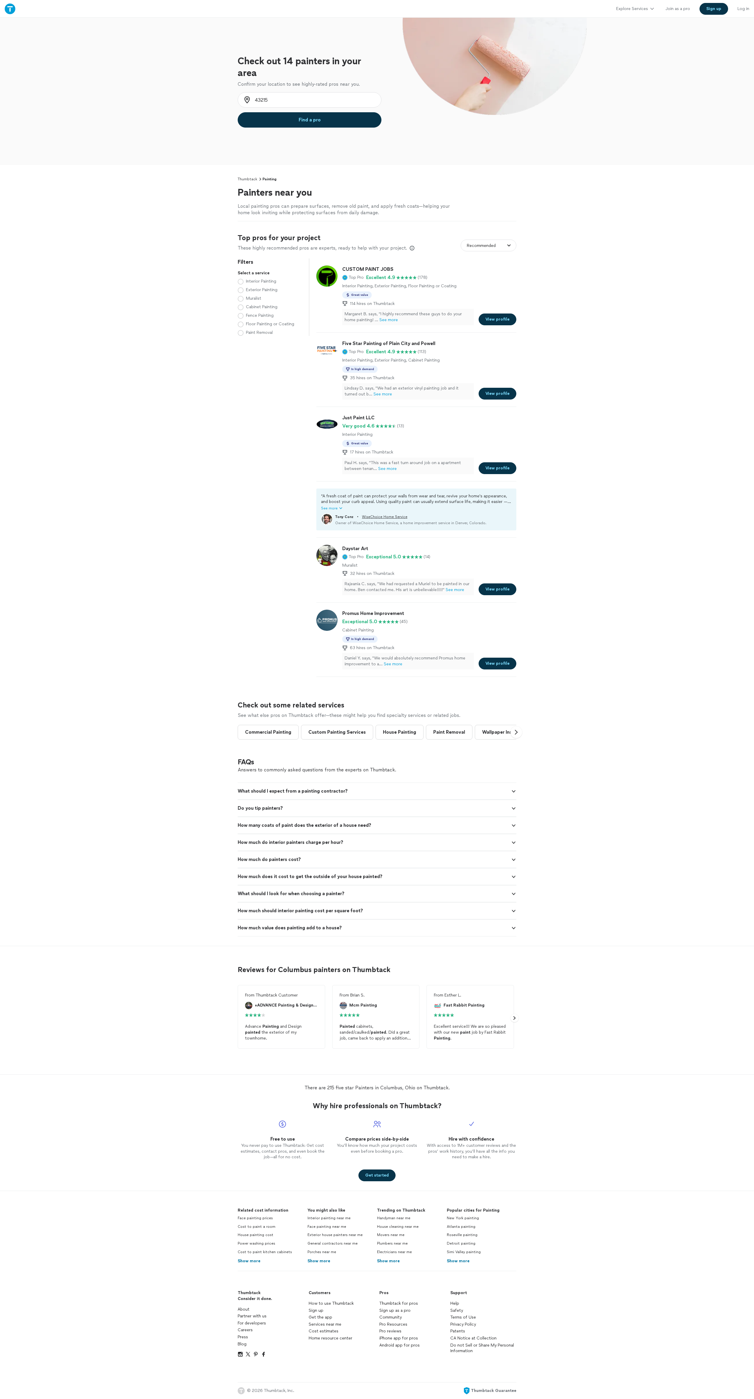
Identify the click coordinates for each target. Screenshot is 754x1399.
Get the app (320, 1317)
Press (243, 1336)
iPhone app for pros (398, 1338)
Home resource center (330, 1338)
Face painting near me (326, 1227)
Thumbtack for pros (398, 1303)
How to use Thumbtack (331, 1303)
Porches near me (321, 1252)
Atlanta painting (461, 1227)
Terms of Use (463, 1317)
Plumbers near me (392, 1243)
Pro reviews (390, 1331)
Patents (457, 1331)
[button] (353, 277)
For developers (252, 1323)
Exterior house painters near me (335, 1235)
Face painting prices (255, 1218)
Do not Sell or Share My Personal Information (482, 1348)
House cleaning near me (398, 1227)
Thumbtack (247, 179)
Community (390, 1317)
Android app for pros (399, 1345)
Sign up (316, 1310)
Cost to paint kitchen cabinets (265, 1252)
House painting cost (255, 1235)
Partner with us (252, 1316)
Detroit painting (461, 1243)
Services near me (325, 1324)
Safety (456, 1310)
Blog (242, 1344)
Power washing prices (256, 1243)
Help (454, 1303)
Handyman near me (393, 1218)
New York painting (463, 1218)
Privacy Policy (463, 1324)
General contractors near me (332, 1243)
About (243, 1309)
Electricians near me (394, 1252)
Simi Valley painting (464, 1252)
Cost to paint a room (256, 1227)
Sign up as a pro (395, 1310)
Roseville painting (462, 1235)
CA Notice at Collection (473, 1338)
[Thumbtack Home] (10, 8)
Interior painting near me (328, 1218)
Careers (245, 1329)
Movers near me (390, 1235)
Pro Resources (393, 1324)
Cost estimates (323, 1331)
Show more (249, 1260)
